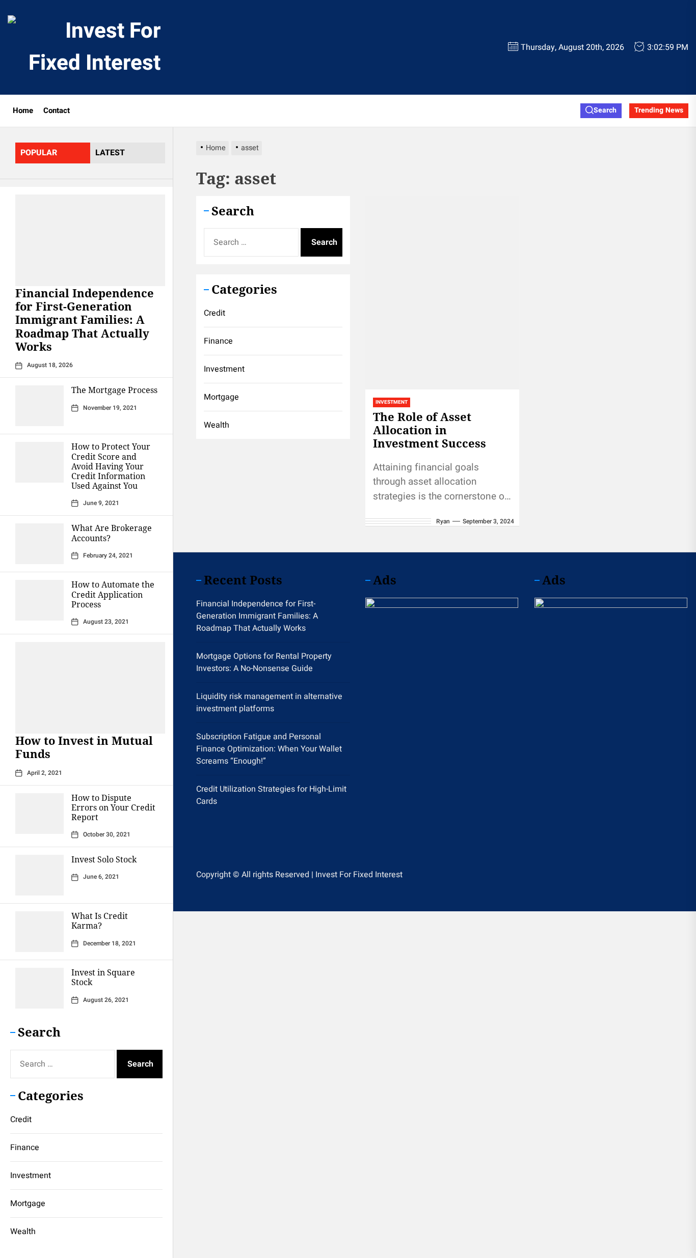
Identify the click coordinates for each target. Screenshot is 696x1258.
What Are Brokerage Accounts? (111, 532)
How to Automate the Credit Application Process (112, 594)
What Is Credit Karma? (99, 920)
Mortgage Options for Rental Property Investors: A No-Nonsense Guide (264, 662)
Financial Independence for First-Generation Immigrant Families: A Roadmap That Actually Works (84, 319)
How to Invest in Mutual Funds (84, 747)
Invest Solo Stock (104, 859)
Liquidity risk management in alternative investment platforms (269, 702)
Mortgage (27, 1203)
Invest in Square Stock (103, 977)
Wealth (23, 1231)
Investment (30, 1175)
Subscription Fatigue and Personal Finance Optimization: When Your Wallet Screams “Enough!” (269, 749)
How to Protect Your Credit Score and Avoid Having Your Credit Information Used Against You (110, 466)
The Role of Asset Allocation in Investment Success (429, 430)
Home (23, 110)
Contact (56, 110)
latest (110, 153)
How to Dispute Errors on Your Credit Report (113, 807)
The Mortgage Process (114, 390)
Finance (24, 1147)
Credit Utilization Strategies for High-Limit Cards (271, 795)
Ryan (443, 521)
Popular (38, 153)
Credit (21, 1119)
